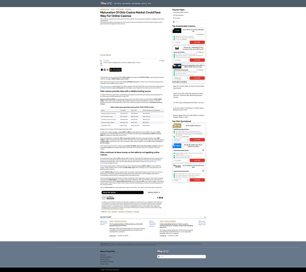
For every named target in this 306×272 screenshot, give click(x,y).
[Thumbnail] (104, 223)
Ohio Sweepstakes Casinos (181, 12)
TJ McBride (163, 235)
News (112, 9)
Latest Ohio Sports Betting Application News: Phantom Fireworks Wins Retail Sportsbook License (188, 95)
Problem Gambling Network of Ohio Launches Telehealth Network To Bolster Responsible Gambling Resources (176, 225)
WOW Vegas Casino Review (181, 70)
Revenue (128, 9)
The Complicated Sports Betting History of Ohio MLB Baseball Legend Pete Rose (126, 224)
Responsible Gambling (106, 261)
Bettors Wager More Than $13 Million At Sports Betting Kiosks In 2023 (188, 116)
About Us (103, 255)
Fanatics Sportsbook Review (181, 171)
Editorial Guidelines (106, 257)
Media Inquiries (104, 259)
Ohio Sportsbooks (178, 15)
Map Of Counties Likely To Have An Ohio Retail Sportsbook (188, 87)
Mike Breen (113, 235)
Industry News (105, 9)
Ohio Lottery (176, 18)
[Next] (205, 217)
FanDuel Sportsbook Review (181, 150)
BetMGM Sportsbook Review (181, 129)
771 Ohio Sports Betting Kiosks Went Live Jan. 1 (189, 103)
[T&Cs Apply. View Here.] (203, 150)
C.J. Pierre (106, 60)
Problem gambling (170, 221)
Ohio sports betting (120, 221)
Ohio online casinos (106, 86)
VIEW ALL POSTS (153, 192)
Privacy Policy (104, 264)
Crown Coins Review (179, 52)
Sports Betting (121, 211)
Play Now (197, 42)
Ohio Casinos (120, 9)
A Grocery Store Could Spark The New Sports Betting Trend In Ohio (188, 109)
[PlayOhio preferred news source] (116, 70)
